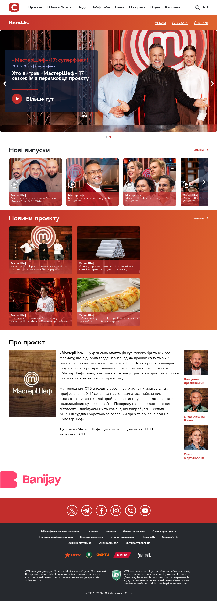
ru (205, 7)
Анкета (160, 22)
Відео (155, 7)
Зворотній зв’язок (134, 531)
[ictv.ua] (73, 555)
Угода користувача (164, 531)
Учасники (201, 22)
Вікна (119, 7)
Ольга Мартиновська (194, 456)
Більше (199, 150)
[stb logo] (14, 7)
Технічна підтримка (79, 542)
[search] (197, 7)
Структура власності (123, 536)
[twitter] (72, 510)
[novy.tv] (89, 555)
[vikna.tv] (122, 555)
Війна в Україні (59, 7)
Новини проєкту (34, 218)
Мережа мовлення (91, 536)
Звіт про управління (138, 542)
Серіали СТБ (170, 536)
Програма (137, 7)
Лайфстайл (100, 7)
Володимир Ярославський (194, 381)
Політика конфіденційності (56, 536)
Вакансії (111, 531)
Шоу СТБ (149, 536)
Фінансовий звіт (108, 542)
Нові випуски (29, 150)
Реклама (93, 531)
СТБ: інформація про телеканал (60, 531)
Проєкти (35, 7)
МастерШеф (19, 22)
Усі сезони (180, 22)
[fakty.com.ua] (102, 555)
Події (82, 7)
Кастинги (173, 7)
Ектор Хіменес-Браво (195, 418)
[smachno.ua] (145, 555)
